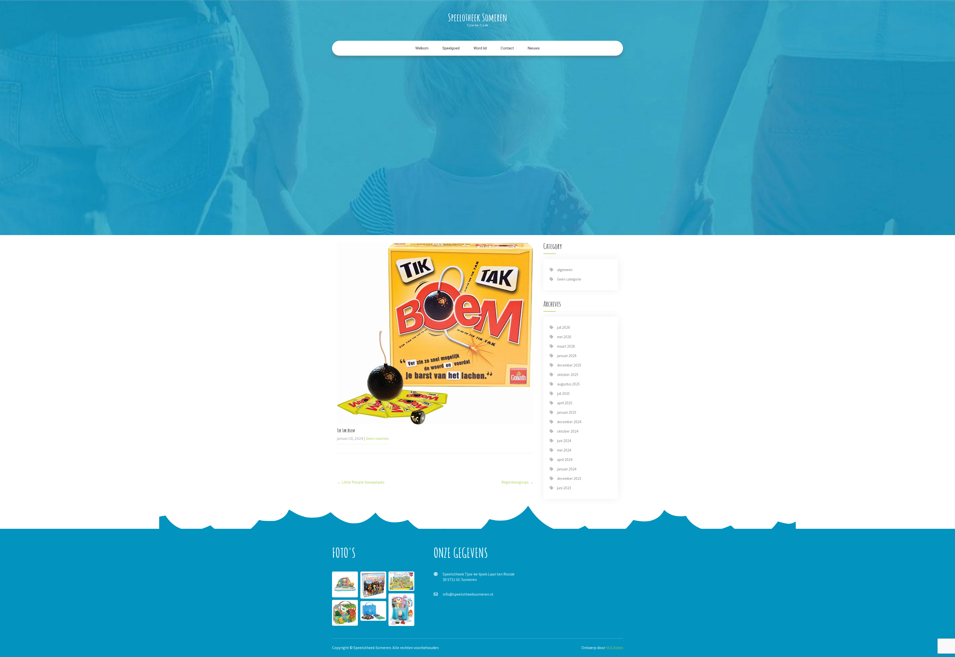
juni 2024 (564, 440)
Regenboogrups (517, 482)
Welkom (422, 48)
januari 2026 (566, 355)
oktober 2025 (567, 374)
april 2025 (564, 403)
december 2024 (569, 421)
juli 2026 (563, 327)
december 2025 (569, 365)
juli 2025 (563, 393)
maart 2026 (566, 346)
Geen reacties (377, 438)
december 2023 (569, 478)
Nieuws (534, 48)
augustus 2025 (568, 384)
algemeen (565, 269)
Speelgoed (451, 48)
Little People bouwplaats (360, 482)
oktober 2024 (567, 431)
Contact (507, 48)
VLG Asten (614, 647)
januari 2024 (566, 469)
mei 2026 (564, 336)
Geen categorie (569, 279)
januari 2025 (566, 412)
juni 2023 (564, 488)
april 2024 (565, 459)
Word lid (480, 48)
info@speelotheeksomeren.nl (468, 594)
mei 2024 (564, 450)
